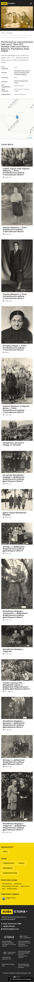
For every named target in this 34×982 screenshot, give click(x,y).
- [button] (30, 135)
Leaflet (30, 138)
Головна (3, 33)
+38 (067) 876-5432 (8, 926)
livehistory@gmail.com (10, 929)
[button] (17, 117)
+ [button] (30, 132)
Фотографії (9, 33)
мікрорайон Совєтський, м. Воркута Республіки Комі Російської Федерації (22, 72)
